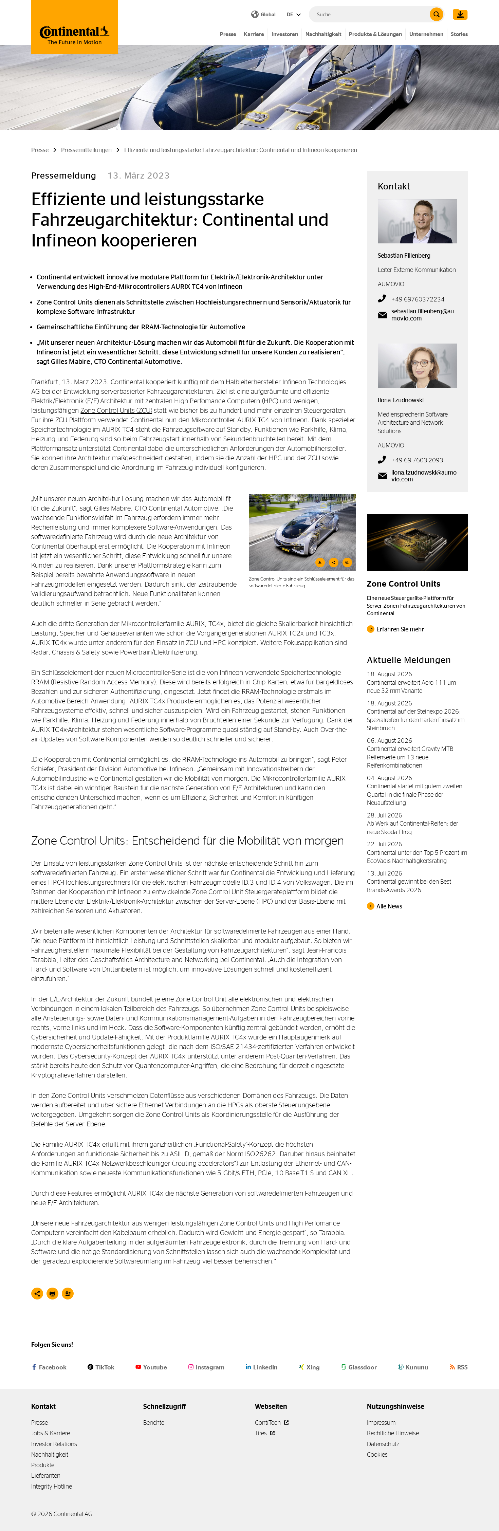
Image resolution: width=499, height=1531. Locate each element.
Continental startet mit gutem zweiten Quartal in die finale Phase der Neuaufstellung (414, 794)
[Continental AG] (74, 27)
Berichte (153, 1422)
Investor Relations (54, 1444)
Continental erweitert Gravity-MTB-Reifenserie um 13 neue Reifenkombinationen (411, 757)
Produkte (42, 1465)
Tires (261, 1433)
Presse (228, 34)
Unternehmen (426, 34)
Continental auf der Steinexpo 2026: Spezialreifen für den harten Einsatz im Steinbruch (415, 719)
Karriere (254, 34)
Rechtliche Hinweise (393, 1433)
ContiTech (268, 1422)
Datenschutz (383, 1444)
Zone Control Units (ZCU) (116, 410)
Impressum (381, 1422)
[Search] (436, 14)
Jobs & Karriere (50, 1433)
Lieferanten (45, 1475)
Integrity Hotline (51, 1486)
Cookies (377, 1454)
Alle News (389, 906)
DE (290, 14)
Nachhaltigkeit (323, 34)
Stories (459, 34)
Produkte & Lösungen (375, 34)
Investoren (285, 34)
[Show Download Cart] (458, 14)
